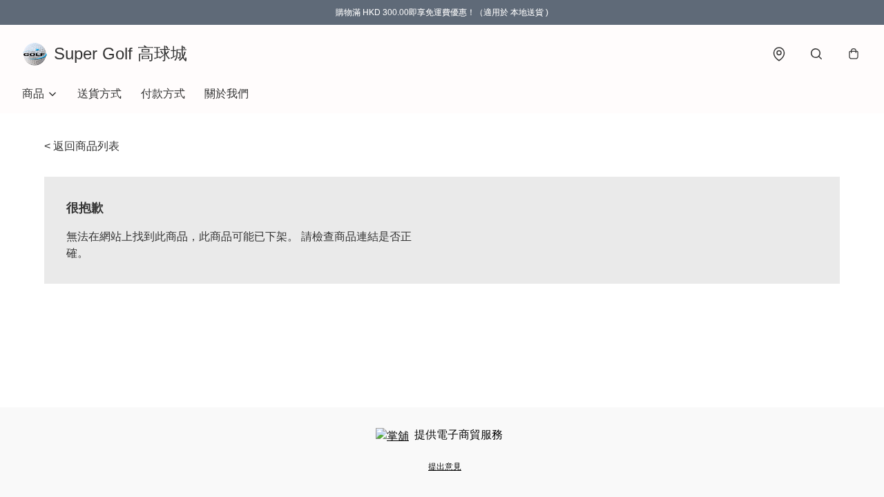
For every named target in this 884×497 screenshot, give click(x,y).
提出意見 (444, 466)
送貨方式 (99, 93)
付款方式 (163, 93)
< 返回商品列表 (81, 146)
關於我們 (226, 93)
